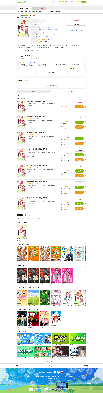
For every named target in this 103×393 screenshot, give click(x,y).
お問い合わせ (47, 376)
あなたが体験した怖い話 (55, 34)
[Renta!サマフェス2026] (24, 2)
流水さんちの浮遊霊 (44, 36)
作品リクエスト (55, 376)
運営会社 (69, 381)
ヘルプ (37, 376)
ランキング (51, 366)
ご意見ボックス (63, 376)
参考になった (74, 68)
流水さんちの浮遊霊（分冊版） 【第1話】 (37, 101)
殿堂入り (57, 29)
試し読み (80, 117)
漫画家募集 (50, 381)
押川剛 (18, 327)
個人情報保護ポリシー (58, 378)
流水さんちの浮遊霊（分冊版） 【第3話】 (37, 132)
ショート (39, 8)
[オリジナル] (34, 11)
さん (31, 62)
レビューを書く (45, 41)
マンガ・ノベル (24, 8)
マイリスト (76, 27)
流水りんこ (41, 20)
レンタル (45, 29)
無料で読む (80, 102)
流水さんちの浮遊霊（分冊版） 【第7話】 (37, 198)
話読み (40, 29)
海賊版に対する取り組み (60, 381)
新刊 (17, 366)
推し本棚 (77, 24)
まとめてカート (82, 98)
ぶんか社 (41, 22)
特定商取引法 (35, 381)
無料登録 (84, 2)
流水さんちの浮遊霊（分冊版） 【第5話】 (37, 165)
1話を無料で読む (76, 20)
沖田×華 (52, 327)
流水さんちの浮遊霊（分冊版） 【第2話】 (37, 116)
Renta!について (30, 376)
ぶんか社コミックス (44, 34)
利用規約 (50, 378)
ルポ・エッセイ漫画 (44, 27)
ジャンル (58, 11)
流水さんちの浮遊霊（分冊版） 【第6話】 (37, 181)
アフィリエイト (43, 378)
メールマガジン (72, 376)
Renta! (18, 218)
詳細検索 (86, 366)
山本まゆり (42, 327)
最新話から (23, 98)
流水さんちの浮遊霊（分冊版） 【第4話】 (37, 149)
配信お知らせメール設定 (76, 30)
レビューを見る (51, 72)
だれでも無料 (51, 29)
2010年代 (41, 32)
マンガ (40, 25)
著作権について (43, 381)
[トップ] (20, 2)
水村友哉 (30, 327)
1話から (18, 98)
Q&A (41, 376)
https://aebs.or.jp (36, 390)
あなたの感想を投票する (51, 85)
